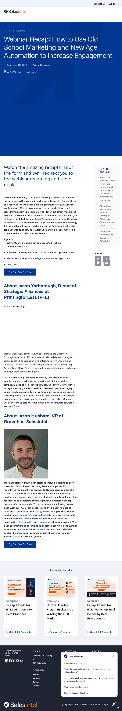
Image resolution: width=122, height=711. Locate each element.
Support (113, 3)
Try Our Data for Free (20, 272)
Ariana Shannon (41, 64)
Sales (36, 651)
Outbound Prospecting (42, 656)
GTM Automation (40, 663)
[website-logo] (14, 11)
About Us (37, 675)
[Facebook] (98, 263)
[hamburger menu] (116, 11)
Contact (36, 686)
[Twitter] (106, 259)
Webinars (20, 30)
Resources (9, 30)
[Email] (107, 263)
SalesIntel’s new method (33, 514)
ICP (34, 659)
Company (38, 670)
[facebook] (10, 661)
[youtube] (18, 661)
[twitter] (14, 661)
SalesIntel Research (20, 632)
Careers (36, 682)
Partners (36, 678)
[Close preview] (113, 656)
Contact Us (99, 3)
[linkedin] (7, 661)
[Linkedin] (98, 259)
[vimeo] (21, 661)
